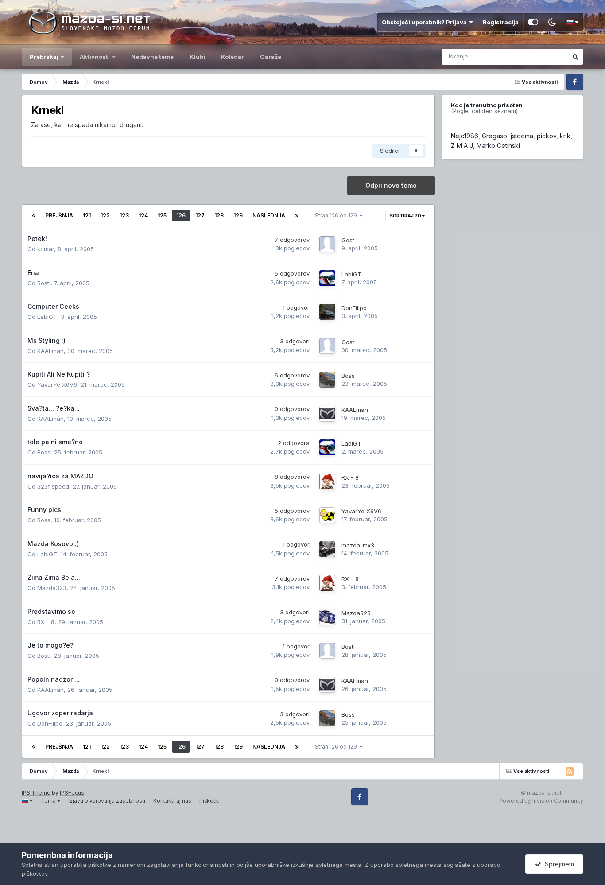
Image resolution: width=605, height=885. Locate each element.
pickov (546, 136)
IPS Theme (36, 792)
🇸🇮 (570, 22)
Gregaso (494, 136)
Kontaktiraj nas (172, 800)
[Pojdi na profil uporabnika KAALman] (327, 414)
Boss (348, 375)
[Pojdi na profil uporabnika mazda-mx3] (327, 549)
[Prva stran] (33, 215)
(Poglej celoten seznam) (484, 110)
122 (105, 215)
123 (124, 215)
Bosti (43, 283)
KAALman (50, 350)
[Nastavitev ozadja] (533, 22)
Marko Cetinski (498, 145)
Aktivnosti (95, 56)
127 (200, 215)
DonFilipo (354, 307)
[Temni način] (552, 22)
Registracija (501, 22)
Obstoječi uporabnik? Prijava (425, 22)
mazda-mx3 (357, 545)
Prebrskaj (44, 56)
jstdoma (522, 136)
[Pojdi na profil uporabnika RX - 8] (327, 481)
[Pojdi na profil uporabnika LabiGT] (327, 278)
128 (219, 215)
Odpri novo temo (391, 185)
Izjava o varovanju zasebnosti (106, 800)
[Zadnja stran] (297, 215)
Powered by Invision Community (541, 800)
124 (143, 215)
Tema (49, 800)
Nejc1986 (464, 136)
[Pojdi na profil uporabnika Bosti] (327, 651)
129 (238, 215)
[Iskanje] (575, 57)
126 (181, 215)
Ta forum (543, 56)
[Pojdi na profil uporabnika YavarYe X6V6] (327, 515)
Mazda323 (51, 587)
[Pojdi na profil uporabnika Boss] (327, 380)
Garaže (270, 56)
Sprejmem (557, 864)
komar (45, 248)
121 (87, 215)
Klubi (197, 56)
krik (565, 136)
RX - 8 (350, 477)
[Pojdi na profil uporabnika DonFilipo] (327, 312)
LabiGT (351, 274)
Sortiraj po (406, 215)
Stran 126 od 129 (337, 215)
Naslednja (268, 215)
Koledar (232, 56)
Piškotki (209, 800)
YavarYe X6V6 (57, 384)
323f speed (53, 486)
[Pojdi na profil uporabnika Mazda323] (327, 617)
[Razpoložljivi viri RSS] (569, 771)
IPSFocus (72, 792)
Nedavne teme (152, 56)
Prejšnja (59, 215)
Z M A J (462, 145)
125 (162, 215)
